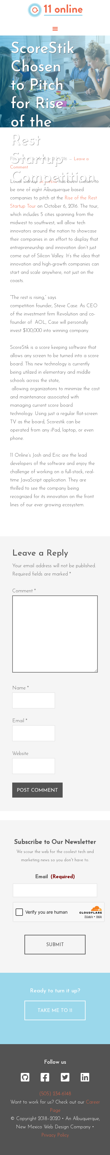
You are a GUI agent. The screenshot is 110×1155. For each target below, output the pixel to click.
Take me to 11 (55, 1010)
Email (19, 721)
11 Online (55, 11)
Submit (55, 945)
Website (20, 753)
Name (20, 688)
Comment (24, 591)
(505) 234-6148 (55, 1094)
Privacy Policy (55, 1135)
